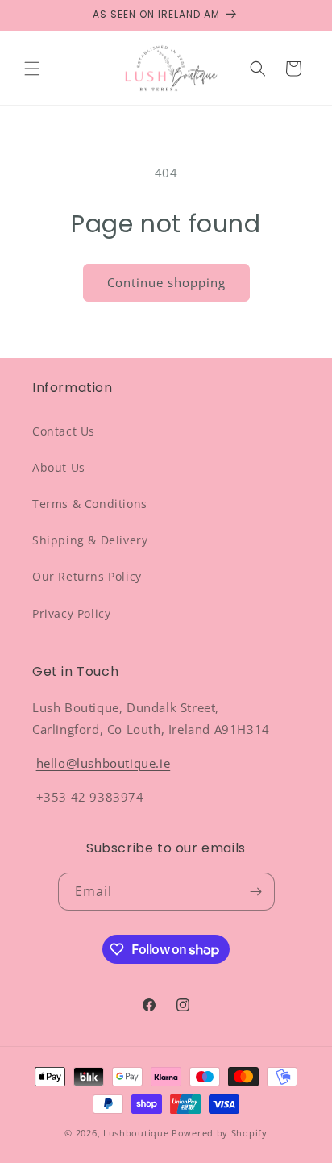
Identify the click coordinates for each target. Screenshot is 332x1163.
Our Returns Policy (87, 576)
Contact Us (63, 431)
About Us (58, 467)
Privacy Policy (71, 613)
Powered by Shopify (220, 1133)
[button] (32, 68)
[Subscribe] (256, 892)
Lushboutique (135, 1133)
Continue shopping (166, 282)
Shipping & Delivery (89, 540)
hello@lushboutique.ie (103, 763)
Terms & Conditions (89, 503)
